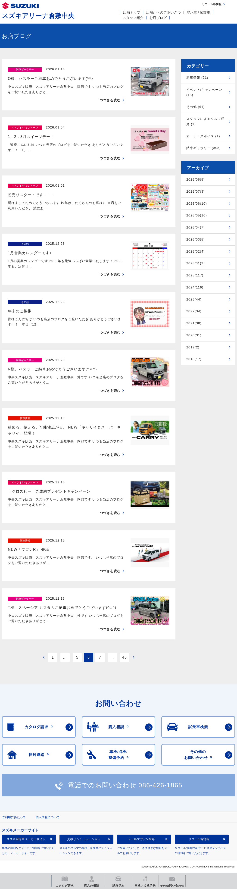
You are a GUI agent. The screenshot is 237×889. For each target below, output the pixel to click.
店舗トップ (131, 12)
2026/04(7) (195, 227)
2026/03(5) (195, 239)
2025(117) (194, 275)
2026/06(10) (196, 203)
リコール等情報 (198, 839)
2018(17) (194, 359)
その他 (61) (195, 107)
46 (124, 657)
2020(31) (194, 335)
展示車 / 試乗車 (198, 12)
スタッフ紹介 (133, 17)
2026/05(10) (196, 215)
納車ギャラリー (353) (203, 148)
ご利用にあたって (14, 817)
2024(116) (194, 287)
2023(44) (194, 299)
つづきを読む (110, 100)
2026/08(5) (195, 179)
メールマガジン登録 (141, 839)
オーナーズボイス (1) (203, 136)
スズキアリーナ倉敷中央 (38, 15)
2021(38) (194, 323)
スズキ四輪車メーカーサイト (26, 839)
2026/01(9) (195, 263)
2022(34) (194, 311)
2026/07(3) (195, 191)
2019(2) (193, 347)
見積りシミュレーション (83, 839)
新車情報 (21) (197, 77)
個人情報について (48, 817)
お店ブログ (158, 17)
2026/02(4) (195, 251)
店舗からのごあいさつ (163, 12)
